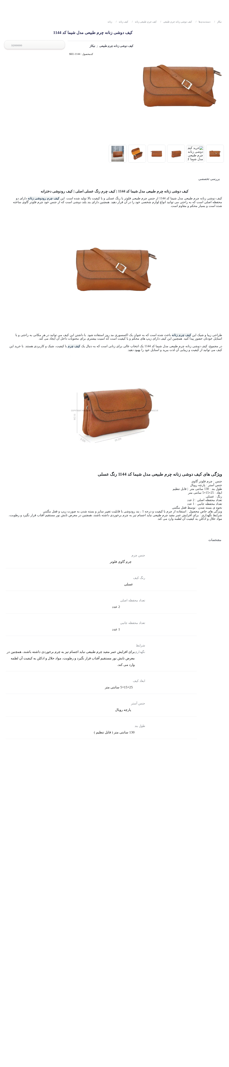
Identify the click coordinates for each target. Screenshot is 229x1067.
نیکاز (218, 21)
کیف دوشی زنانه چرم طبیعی (176, 21)
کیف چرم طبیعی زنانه (144, 21)
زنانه (110, 21)
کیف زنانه (122, 21)
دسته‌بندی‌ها (203, 21)
